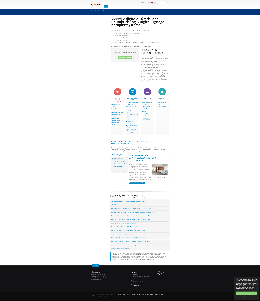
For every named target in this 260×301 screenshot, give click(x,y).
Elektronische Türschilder (118, 169)
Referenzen (145, 294)
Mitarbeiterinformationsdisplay (119, 161)
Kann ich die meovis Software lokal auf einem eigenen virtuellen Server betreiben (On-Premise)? (135, 245)
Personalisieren (246, 296)
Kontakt (130, 2)
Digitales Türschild (132, 119)
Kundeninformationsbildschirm (119, 163)
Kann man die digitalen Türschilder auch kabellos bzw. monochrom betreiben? (131, 219)
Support (136, 2)
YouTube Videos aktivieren (125, 57)
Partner (133, 294)
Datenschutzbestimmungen (250, 289)
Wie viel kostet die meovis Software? (120, 248)
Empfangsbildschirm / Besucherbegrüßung (117, 155)
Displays (144, 111)
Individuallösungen (162, 106)
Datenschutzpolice (158, 294)
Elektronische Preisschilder (118, 171)
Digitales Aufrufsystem (117, 166)
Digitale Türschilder (147, 106)
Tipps (124, 294)
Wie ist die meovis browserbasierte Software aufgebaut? (125, 205)
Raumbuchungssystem (129, 6)
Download (138, 294)
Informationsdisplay (132, 106)
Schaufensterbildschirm (117, 158)
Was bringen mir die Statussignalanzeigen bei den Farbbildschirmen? (128, 234)
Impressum (161, 296)
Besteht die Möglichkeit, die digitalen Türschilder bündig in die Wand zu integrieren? (132, 226)
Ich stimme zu (246, 293)
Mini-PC (144, 116)
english (155, 2)
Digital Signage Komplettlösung (143, 6)
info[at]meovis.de (137, 285)
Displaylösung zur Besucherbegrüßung (136, 182)
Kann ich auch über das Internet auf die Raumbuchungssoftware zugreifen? (130, 241)
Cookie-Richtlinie (122, 296)
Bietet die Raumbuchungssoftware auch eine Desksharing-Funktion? (128, 237)
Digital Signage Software (115, 6)
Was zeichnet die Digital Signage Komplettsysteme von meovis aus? (128, 201)
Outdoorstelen (146, 113)
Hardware (163, 6)
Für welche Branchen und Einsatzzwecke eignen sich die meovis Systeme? (130, 216)
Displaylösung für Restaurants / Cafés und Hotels (132, 130)
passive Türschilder (147, 109)
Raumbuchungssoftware (118, 112)
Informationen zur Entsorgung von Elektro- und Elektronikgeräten (142, 296)
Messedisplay (130, 116)
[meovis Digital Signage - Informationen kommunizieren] (96, 4)
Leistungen (156, 6)
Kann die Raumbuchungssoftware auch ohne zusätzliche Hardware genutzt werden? (132, 212)
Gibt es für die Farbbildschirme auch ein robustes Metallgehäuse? (128, 230)
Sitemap (151, 294)
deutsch (152, 2)
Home (106, 6)
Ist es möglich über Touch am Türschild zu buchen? (124, 223)
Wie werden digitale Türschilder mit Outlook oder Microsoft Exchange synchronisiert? (133, 208)
